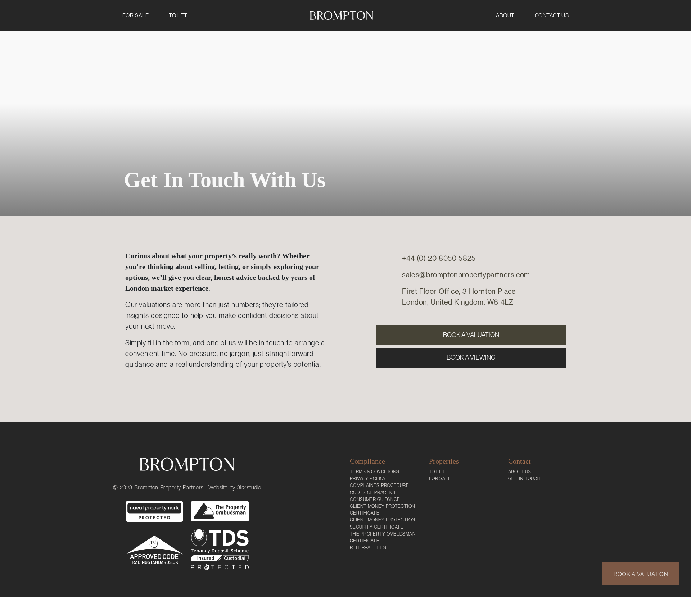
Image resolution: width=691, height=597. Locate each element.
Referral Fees (368, 547)
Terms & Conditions (374, 471)
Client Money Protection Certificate (382, 509)
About (505, 15)
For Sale (135, 15)
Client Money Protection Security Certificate (382, 523)
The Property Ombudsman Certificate (383, 537)
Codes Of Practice (373, 492)
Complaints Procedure (379, 485)
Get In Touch (524, 478)
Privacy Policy (368, 478)
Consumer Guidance (375, 499)
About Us (519, 471)
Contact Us (552, 15)
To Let (178, 15)
